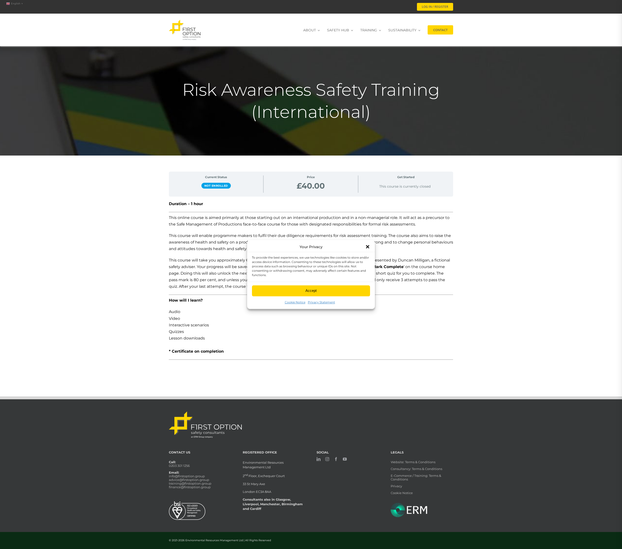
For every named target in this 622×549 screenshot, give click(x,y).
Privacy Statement (321, 302)
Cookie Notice (295, 302)
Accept (311, 291)
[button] (367, 246)
